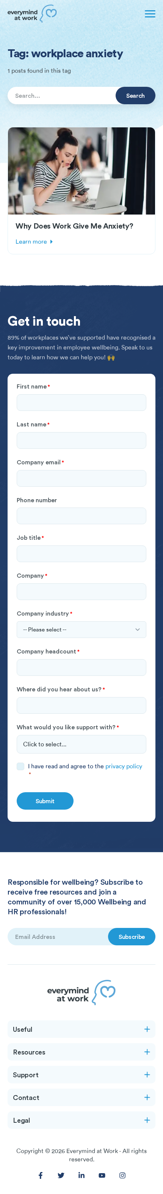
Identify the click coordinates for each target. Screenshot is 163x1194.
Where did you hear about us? (61, 689)
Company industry (44, 613)
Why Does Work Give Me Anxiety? (74, 225)
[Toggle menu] (148, 13)
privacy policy (123, 766)
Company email (40, 462)
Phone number (37, 500)
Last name (33, 424)
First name (33, 386)
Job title (30, 537)
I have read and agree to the (85, 770)
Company (32, 575)
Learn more (31, 242)
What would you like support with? (68, 727)
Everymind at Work (92, 1151)
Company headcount (48, 651)
